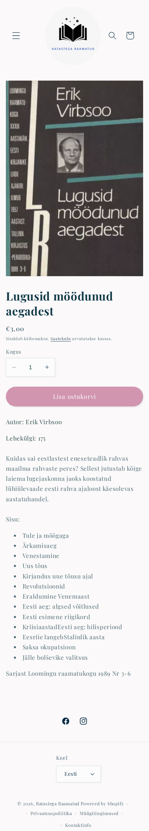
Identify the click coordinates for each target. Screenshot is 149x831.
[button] (16, 35)
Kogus (13, 351)
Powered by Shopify (102, 803)
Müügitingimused (99, 813)
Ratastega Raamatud (58, 803)
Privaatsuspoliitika (51, 813)
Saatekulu (61, 338)
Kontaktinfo (78, 825)
